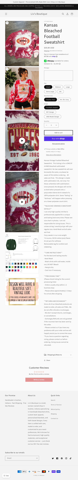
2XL (60, 91)
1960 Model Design (52, 117)
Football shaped (52, 107)
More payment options (58, 143)
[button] (6, 14)
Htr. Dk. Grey (64, 99)
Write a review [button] (39, 380)
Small (48, 87)
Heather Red (50, 99)
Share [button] (48, 360)
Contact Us (54, 418)
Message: (46, 68)
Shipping (46, 50)
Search (53, 400)
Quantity (46, 121)
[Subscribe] (36, 458)
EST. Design (50, 112)
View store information (53, 155)
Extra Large (50, 91)
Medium (58, 87)
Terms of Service (56, 405)
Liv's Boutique (41, 475)
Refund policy (55, 409)
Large (68, 87)
